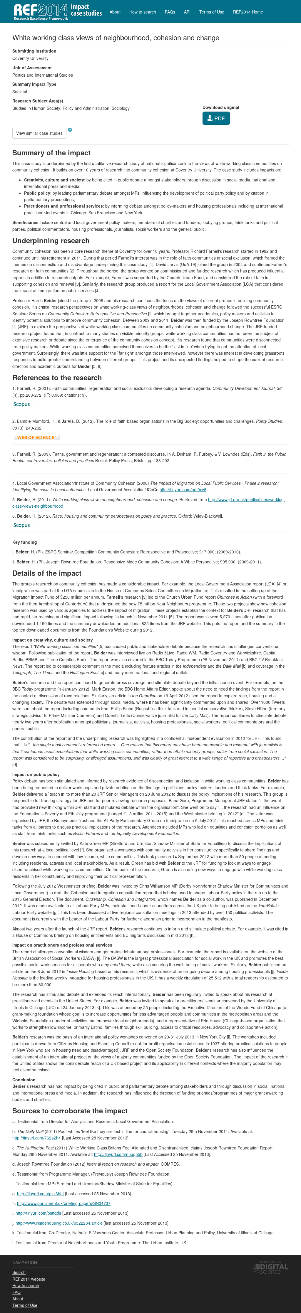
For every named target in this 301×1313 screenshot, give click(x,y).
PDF (219, 118)
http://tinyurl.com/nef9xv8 (183, 489)
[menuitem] (115, 11)
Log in (283, 9)
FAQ (16, 1292)
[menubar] (186, 11)
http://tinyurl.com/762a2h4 (36, 1138)
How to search (142, 12)
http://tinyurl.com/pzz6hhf (40, 1193)
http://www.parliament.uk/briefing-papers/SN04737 (64, 1203)
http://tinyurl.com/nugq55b (118, 1154)
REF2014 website (28, 1279)
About (115, 12)
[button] (70, 130)
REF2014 (56, 11)
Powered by (271, 1261)
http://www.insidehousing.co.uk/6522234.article (59, 1223)
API (187, 12)
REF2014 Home (248, 12)
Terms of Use (211, 12)
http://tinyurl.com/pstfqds (38, 1213)
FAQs (170, 12)
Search (19, 1272)
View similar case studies (39, 133)
